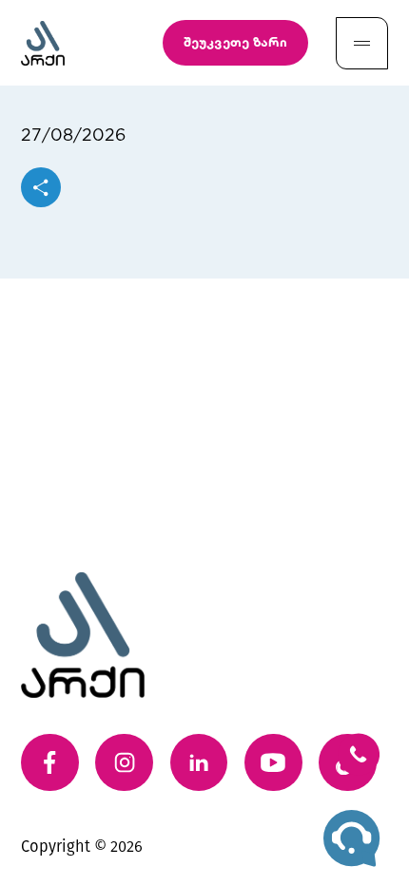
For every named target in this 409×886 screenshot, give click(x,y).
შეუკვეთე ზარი (235, 41)
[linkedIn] (199, 763)
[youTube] (273, 763)
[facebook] (50, 763)
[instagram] (124, 763)
